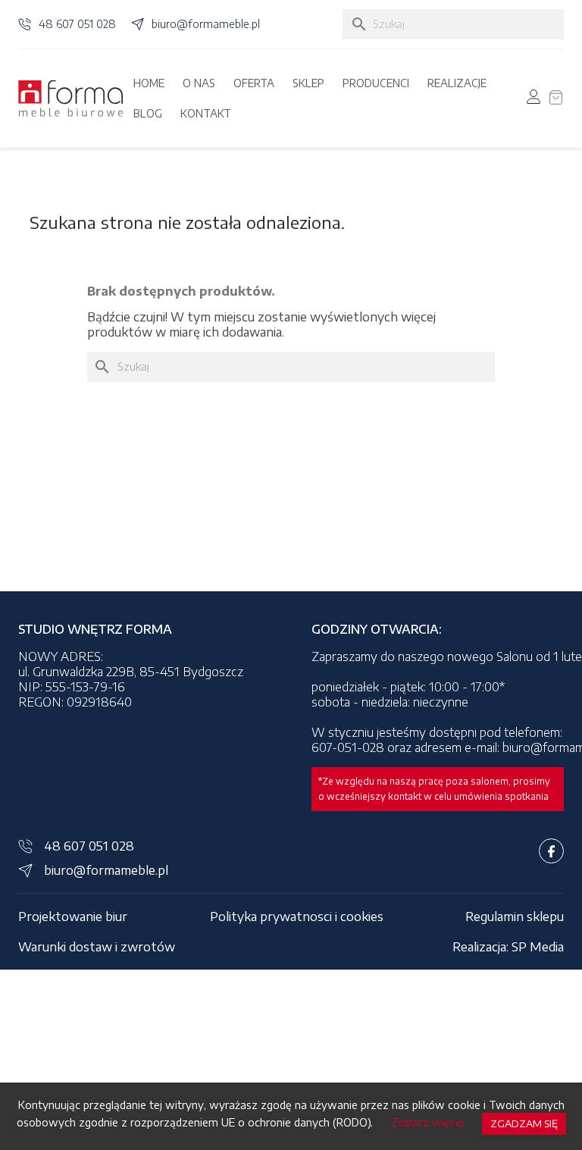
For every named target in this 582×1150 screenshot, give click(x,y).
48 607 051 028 (77, 23)
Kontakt (205, 113)
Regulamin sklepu (514, 916)
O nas (199, 83)
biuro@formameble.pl (206, 23)
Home (148, 83)
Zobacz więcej (427, 1122)
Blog (147, 113)
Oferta (253, 83)
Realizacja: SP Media (508, 946)
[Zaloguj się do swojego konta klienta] (533, 96)
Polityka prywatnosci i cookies (296, 916)
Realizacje (457, 83)
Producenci (376, 83)
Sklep (308, 83)
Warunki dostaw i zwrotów (96, 946)
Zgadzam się (524, 1123)
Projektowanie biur (72, 916)
